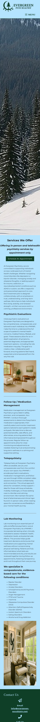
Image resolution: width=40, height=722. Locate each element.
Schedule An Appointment (20, 259)
